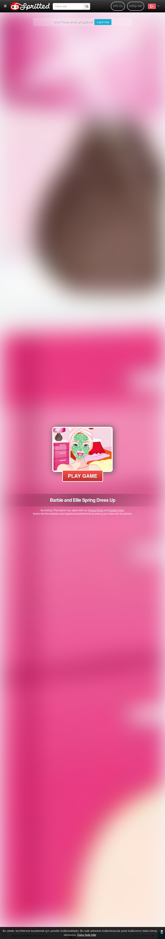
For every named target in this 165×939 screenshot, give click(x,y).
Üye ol (118, 6)
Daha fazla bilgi (86, 935)
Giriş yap (135, 6)
